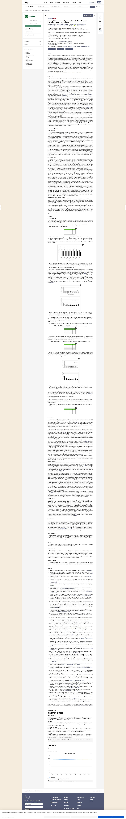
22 (55, 201)
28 (64, 488)
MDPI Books (79, 801)
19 (88, 107)
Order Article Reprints (88, 15)
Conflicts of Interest (29, 64)
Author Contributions (29, 60)
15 (75, 94)
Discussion (28, 57)
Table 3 (71, 339)
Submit (99, 2)
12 (75, 93)
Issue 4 (39, 10)
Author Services (66, 2)
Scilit (60, 574)
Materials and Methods (30, 54)
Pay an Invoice (53, 801)
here (53, 741)
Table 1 (88, 220)
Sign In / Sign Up (92, 2)
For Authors (66, 799)
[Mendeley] (62, 713)
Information (57, 2)
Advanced (98, 6)
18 (87, 107)
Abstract (27, 52)
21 (64, 121)
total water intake (65, 72)
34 (87, 496)
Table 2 (90, 323)
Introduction (28, 53)
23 (82, 465)
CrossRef (56, 574)
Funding (27, 61)
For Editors (66, 802)
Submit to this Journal (33, 20)
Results (27, 56)
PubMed (63, 574)
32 (63, 490)
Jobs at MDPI (53, 805)
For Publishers (66, 805)
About (79, 2)
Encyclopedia (79, 807)
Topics (51, 2)
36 (55, 509)
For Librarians (66, 804)
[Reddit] (60, 713)
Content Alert (98, 790)
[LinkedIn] (53, 713)
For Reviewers (66, 801)
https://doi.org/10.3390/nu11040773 (65, 41)
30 (66, 488)
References (28, 66)
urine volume (79, 72)
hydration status (58, 72)
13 (90, 93)
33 (52, 492)
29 (65, 488)
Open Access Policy (54, 802)
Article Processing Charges (56, 799)
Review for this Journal (33, 23)
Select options (28, 804)
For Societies (66, 807)
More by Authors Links (29, 35)
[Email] (49, 713)
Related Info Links (28, 32)
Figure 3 (73, 356)
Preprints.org (79, 802)
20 (62, 121)
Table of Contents (29, 50)
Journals (45, 2)
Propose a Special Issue (32, 25)
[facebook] (55, 713)
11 (73, 94)
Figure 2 (90, 276)
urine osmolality (72, 72)
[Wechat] (58, 713)
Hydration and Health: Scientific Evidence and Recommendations (76, 46)
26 (61, 470)
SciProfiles (79, 805)
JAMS (78, 808)
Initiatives (74, 2)
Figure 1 (54, 241)
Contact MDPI (53, 804)
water (53, 72)
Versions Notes (69, 49)
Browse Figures (60, 49)
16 (66, 95)
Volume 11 (35, 10)
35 (78, 502)
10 (72, 93)
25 (85, 465)
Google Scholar (89, 570)
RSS (94, 790)
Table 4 (80, 400)
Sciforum (78, 799)
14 (74, 94)
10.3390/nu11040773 (46, 10)
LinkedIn (91, 799)
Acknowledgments (29, 63)
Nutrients (30, 10)
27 (63, 470)
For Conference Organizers (69, 808)
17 (49, 102)
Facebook (91, 801)
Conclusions (28, 59)
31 (67, 488)
